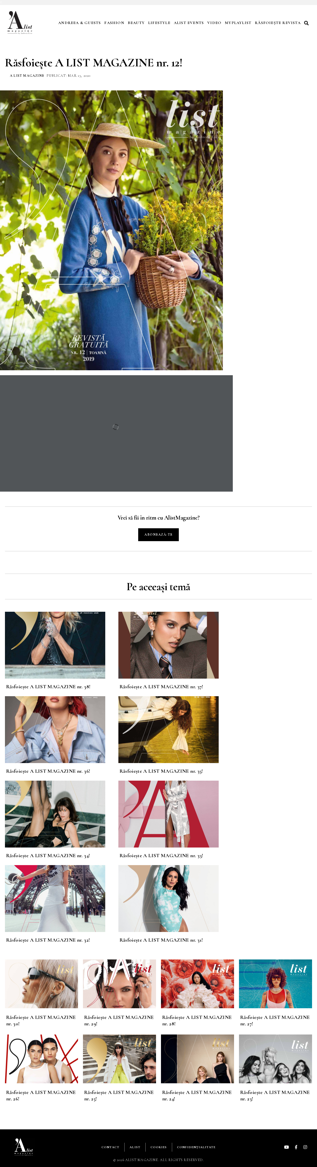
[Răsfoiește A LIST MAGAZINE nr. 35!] (175, 729)
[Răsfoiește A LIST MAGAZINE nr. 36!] (61, 729)
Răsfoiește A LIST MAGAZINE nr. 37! (161, 687)
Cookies (159, 1147)
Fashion (114, 22)
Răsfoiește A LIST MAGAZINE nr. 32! (48, 940)
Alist (135, 1147)
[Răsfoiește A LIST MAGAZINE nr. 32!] (61, 898)
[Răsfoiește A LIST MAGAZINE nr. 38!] (61, 645)
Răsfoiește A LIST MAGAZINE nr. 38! (48, 687)
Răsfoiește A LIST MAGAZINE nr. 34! (48, 855)
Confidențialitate (196, 1147)
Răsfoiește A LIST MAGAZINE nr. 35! (161, 771)
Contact (110, 1147)
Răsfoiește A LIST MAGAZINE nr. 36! (48, 771)
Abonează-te (158, 534)
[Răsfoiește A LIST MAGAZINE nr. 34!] (61, 814)
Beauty (136, 22)
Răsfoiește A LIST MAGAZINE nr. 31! (161, 940)
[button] (307, 22)
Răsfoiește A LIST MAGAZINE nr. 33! (161, 855)
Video (214, 22)
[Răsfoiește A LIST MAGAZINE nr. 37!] (175, 645)
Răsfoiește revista (278, 22)
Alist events (189, 22)
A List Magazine (27, 76)
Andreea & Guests (79, 22)
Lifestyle (159, 22)
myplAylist (238, 22)
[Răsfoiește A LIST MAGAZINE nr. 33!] (175, 814)
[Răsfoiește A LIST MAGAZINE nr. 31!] (175, 898)
